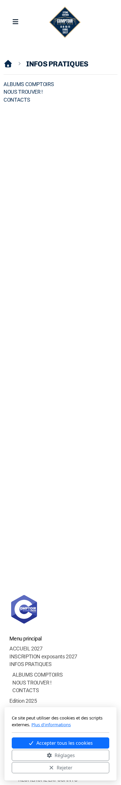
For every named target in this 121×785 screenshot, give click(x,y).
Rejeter (65, 767)
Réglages (65, 755)
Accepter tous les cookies (64, 743)
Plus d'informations (51, 724)
